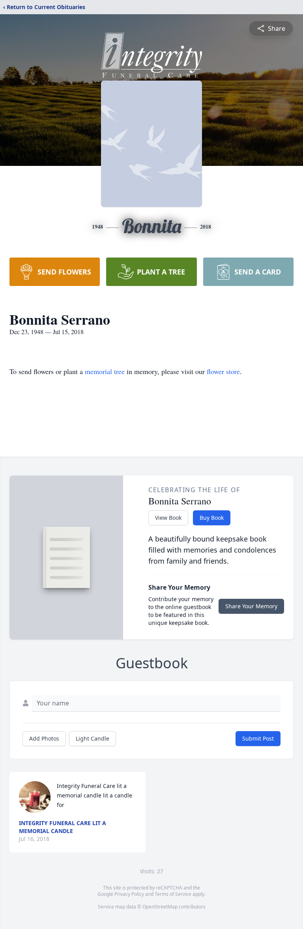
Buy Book (212, 517)
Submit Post (258, 738)
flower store (223, 371)
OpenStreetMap (160, 906)
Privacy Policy (129, 894)
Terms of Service (173, 894)
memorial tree (105, 371)
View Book (168, 517)
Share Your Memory (251, 606)
